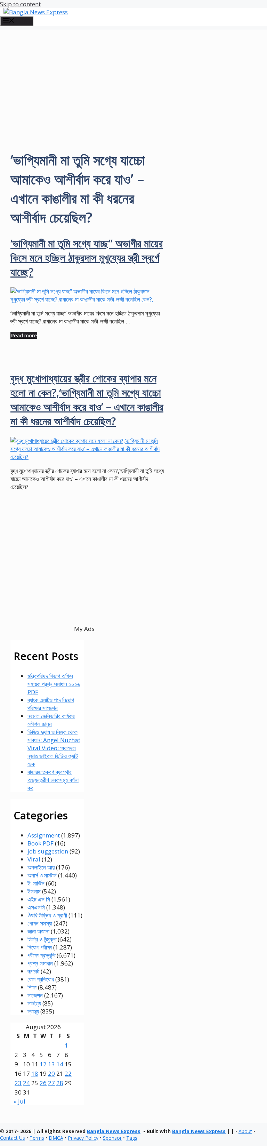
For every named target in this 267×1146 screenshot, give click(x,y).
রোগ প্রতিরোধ (40, 979)
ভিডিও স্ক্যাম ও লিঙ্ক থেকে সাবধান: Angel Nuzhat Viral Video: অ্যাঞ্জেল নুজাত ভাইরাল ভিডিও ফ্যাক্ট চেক (53, 748)
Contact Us (12, 1138)
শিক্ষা (32, 987)
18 (34, 1073)
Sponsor (112, 1138)
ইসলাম (34, 891)
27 (51, 1083)
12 (43, 1064)
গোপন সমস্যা (39, 923)
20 (51, 1073)
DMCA (56, 1138)
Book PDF (40, 843)
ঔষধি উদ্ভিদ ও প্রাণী (47, 915)
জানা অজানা (38, 931)
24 (26, 1083)
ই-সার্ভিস (35, 883)
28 (59, 1083)
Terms (37, 1138)
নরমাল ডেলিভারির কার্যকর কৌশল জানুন (51, 720)
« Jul (19, 1101)
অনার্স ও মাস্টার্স (42, 875)
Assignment (43, 835)
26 (43, 1083)
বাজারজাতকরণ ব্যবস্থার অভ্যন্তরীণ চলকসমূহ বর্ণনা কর (53, 780)
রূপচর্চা (33, 971)
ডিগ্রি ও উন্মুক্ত (41, 939)
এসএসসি (36, 907)
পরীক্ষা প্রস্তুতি (41, 955)
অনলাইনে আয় (41, 867)
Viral (33, 859)
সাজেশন (35, 995)
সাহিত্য (34, 1003)
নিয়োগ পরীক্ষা (39, 947)
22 (68, 1073)
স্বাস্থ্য (33, 1011)
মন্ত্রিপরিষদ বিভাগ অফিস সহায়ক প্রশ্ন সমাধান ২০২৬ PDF (53, 684)
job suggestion (47, 851)
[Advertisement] (133, 78)
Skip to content (20, 4)
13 (51, 1064)
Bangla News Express (113, 1131)
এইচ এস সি (38, 899)
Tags (131, 1138)
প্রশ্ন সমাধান (40, 963)
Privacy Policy (83, 1138)
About (245, 1131)
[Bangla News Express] (35, 12)
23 (18, 1083)
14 (59, 1064)
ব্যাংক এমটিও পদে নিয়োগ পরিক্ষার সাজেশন (50, 704)
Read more (23, 335)
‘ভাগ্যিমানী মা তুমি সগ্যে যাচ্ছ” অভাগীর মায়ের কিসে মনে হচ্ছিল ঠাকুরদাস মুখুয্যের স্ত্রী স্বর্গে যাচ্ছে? (86, 257)
